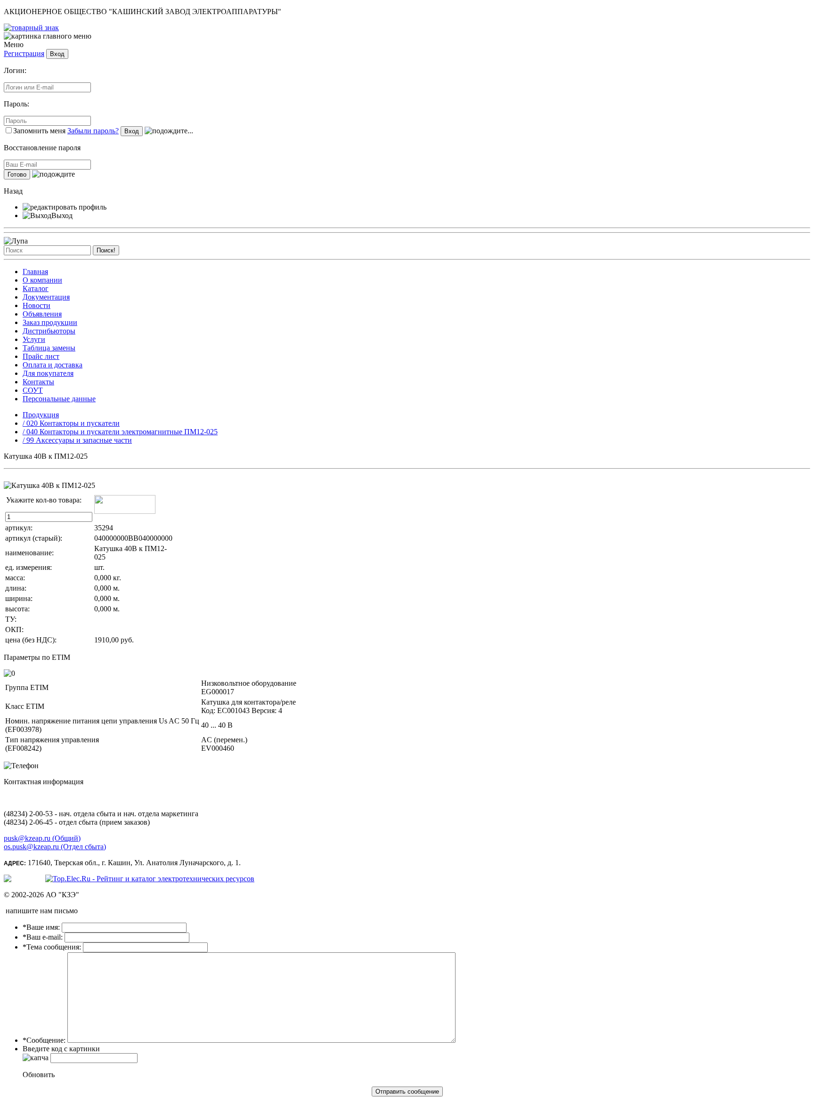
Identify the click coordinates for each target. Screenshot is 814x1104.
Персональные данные (59, 399)
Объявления (42, 314)
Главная (35, 272)
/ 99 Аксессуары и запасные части (77, 440)
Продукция (41, 415)
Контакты (38, 382)
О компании (42, 280)
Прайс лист (41, 356)
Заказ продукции (50, 322)
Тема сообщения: (52, 947)
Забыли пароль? (93, 131)
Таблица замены (49, 348)
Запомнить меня (39, 131)
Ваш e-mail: (43, 937)
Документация (46, 297)
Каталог (36, 288)
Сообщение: (44, 1040)
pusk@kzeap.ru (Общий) (42, 838)
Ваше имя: (41, 927)
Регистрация (24, 53)
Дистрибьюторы (49, 331)
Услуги (34, 339)
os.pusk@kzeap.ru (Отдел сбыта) (55, 847)
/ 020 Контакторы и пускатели (71, 423)
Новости (36, 305)
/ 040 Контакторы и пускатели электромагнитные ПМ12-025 (120, 432)
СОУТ (33, 390)
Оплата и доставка (52, 365)
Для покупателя (48, 373)
